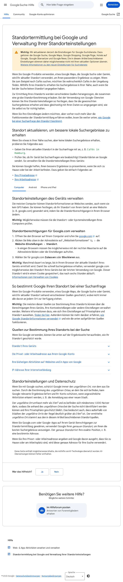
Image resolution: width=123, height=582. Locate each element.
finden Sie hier (42, 315)
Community (19, 14)
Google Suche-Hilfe (22, 5)
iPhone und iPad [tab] (48, 187)
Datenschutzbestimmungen (28, 576)
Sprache (71, 572)
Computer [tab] (19, 187)
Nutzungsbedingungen (51, 576)
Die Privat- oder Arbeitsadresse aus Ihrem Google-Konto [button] (43, 354)
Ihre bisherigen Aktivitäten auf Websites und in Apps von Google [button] (46, 362)
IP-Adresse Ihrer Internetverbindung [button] (31, 370)
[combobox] (70, 4)
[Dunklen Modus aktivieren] (88, 576)
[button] (5, 4)
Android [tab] (33, 187)
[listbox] (75, 576)
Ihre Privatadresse (25, 175)
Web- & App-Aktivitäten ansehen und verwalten (36, 547)
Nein (56, 472)
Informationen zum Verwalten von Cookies (35, 277)
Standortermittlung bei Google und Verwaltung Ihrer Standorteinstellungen (52, 554)
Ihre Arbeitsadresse (25, 179)
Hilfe (6, 14)
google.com (85, 236)
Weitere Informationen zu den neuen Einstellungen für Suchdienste (54, 64)
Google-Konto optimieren (41, 14)
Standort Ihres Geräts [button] (24, 346)
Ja (42, 472)
